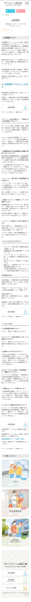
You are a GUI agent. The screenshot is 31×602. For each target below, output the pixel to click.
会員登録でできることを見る (15, 85)
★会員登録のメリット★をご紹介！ (13, 439)
